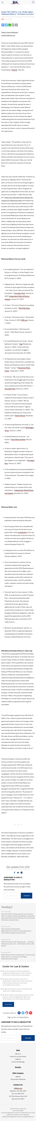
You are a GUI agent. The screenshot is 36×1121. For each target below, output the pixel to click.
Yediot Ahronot (20, 416)
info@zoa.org (18, 1088)
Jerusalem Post (19, 293)
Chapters (18, 1059)
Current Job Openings (18, 1062)
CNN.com (24, 320)
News (2, 19)
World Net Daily (24, 308)
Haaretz (14, 70)
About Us (18, 1054)
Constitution (22, 532)
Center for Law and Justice (18, 1056)
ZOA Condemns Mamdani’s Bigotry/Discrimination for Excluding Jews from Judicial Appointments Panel (16, 931)
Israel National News (18, 439)
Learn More (8, 1004)
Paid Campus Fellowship (18, 1079)
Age (21, 344)
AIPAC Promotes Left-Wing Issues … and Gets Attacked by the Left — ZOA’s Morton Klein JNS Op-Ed (17, 944)
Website (18, 1076)
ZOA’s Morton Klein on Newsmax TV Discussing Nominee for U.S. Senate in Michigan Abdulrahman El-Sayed (18, 957)
